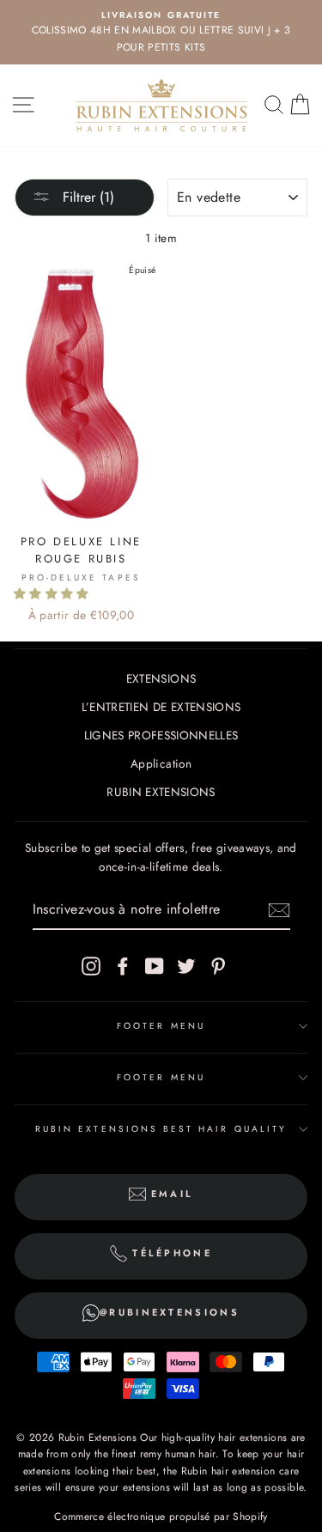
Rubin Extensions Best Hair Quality (161, 1128)
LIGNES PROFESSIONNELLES (161, 735)
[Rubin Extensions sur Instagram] (91, 966)
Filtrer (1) (86, 197)
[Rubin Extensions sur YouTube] (154, 966)
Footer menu (161, 1025)
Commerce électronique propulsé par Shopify (160, 1516)
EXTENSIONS (161, 678)
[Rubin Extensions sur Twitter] (186, 966)
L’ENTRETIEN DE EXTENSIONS (161, 706)
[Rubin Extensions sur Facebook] (122, 966)
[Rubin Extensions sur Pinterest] (218, 966)
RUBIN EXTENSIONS (160, 791)
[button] (53, 593)
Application (161, 763)
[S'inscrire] (279, 910)
